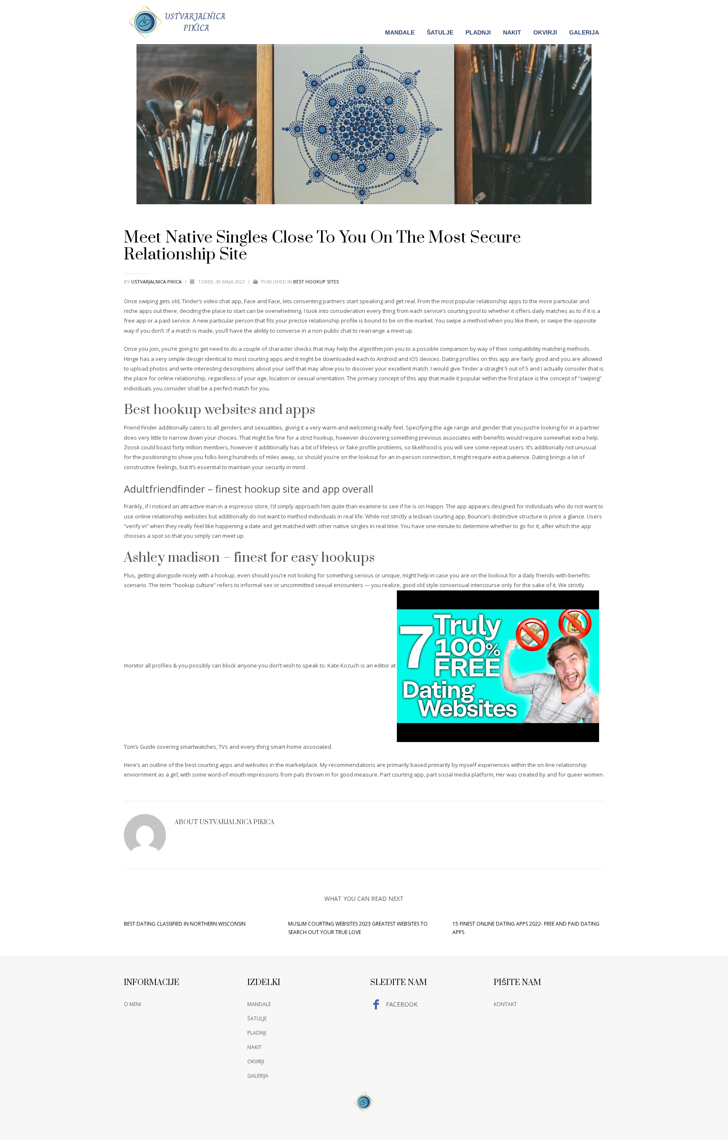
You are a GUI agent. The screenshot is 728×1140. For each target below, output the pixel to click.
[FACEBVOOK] (598, 11)
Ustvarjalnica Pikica (157, 281)
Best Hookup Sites (316, 281)
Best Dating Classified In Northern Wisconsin (185, 923)
